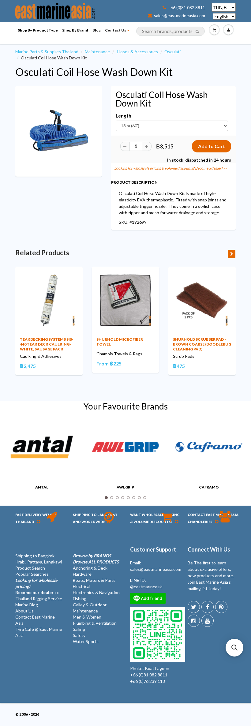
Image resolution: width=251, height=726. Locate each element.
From (109, 363)
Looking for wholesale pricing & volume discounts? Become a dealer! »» (170, 168)
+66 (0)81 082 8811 (186, 7)
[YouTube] (207, 621)
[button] (234, 648)
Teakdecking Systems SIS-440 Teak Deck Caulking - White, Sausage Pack (46, 344)
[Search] (197, 31)
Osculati (172, 51)
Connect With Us (209, 549)
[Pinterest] (221, 607)
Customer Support (153, 549)
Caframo (209, 487)
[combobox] (170, 31)
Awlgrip (125, 487)
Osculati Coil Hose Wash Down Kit (94, 71)
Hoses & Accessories (137, 51)
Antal (41, 487)
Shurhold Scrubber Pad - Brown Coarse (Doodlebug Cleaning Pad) (202, 344)
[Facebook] (207, 607)
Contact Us (115, 30)
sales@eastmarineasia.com (179, 15)
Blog (96, 30)
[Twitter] (194, 607)
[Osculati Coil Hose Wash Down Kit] (58, 130)
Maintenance (97, 51)
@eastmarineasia (146, 586)
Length (123, 115)
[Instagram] (194, 621)
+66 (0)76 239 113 (147, 681)
